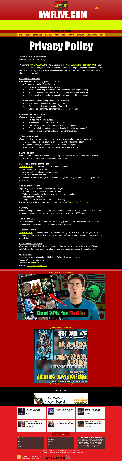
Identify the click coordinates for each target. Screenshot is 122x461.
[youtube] (52, 31)
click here (35, 263)
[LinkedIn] (69, 31)
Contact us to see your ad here (61, 384)
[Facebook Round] (56, 31)
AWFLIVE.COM (26, 232)
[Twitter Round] (59, 31)
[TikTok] (66, 31)
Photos (20, 446)
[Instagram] (62, 31)
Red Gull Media (79, 452)
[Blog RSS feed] (19, 457)
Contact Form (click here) (78, 202)
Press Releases (52, 444)
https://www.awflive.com (37, 265)
